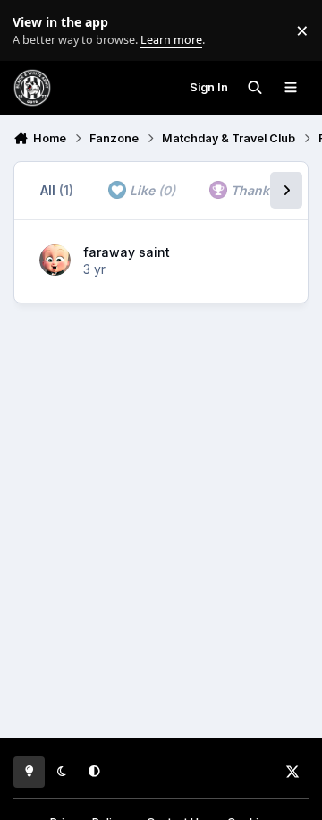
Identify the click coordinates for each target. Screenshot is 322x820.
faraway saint (126, 252)
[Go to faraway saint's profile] (55, 260)
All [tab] (56, 190)
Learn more (34, 30)
